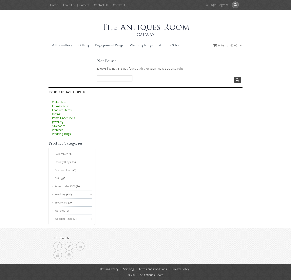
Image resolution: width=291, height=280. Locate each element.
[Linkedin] (80, 246)
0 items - (227, 45)
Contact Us (101, 5)
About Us (69, 5)
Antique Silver (170, 45)
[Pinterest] (69, 255)
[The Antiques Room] (145, 26)
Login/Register (218, 5)
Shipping (128, 269)
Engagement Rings (109, 45)
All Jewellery (62, 45)
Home (54, 5)
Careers (84, 5)
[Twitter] (69, 246)
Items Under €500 (63, 118)
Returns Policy (109, 269)
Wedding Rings (141, 45)
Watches (57, 130)
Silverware (58, 126)
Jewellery (57, 122)
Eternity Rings (60, 106)
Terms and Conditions (153, 269)
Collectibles (59, 102)
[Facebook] (57, 246)
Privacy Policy (180, 269)
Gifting (83, 45)
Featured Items (62, 110)
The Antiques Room (151, 275)
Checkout (119, 5)
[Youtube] (57, 255)
